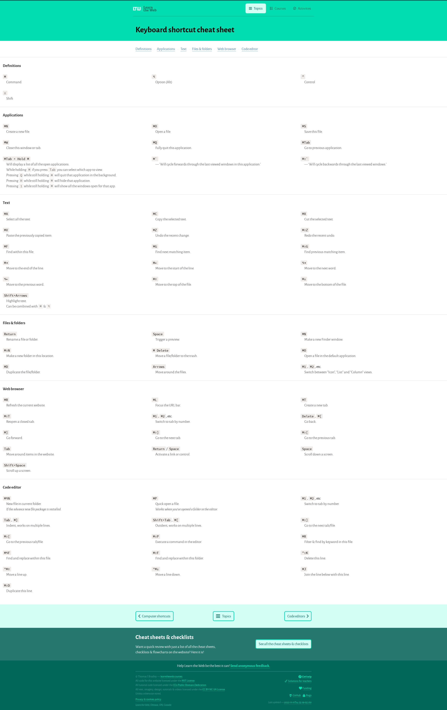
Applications (166, 49)
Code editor (250, 49)
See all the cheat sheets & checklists (283, 644)
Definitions (143, 49)
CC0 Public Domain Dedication (189, 685)
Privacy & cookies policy (148, 699)
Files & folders (202, 49)
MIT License (188, 680)
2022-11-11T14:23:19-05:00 (298, 702)
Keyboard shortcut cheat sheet (184, 30)
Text (183, 49)
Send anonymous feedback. (250, 666)
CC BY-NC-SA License (213, 689)
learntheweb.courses (171, 676)
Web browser (226, 49)
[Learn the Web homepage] (145, 8)
